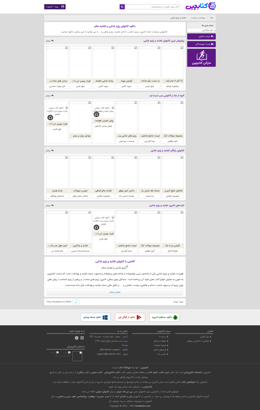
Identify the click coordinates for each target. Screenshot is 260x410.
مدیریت (100, 396)
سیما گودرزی (149, 141)
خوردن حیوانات (80, 191)
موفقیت (91, 396)
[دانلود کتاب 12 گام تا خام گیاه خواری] (172, 62)
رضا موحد (149, 196)
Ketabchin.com (142, 406)
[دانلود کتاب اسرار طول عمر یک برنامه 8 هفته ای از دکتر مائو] (57, 227)
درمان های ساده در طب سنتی (53, 81)
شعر (74, 396)
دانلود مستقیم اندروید (162, 317)
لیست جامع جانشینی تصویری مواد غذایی (140, 136)
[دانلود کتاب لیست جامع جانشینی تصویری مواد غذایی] (149, 117)
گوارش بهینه (126, 81)
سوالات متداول (160, 341)
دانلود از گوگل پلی (126, 317)
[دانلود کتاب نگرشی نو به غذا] (172, 227)
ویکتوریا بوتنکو (173, 86)
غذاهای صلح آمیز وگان (172, 191)
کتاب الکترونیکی (111, 372)
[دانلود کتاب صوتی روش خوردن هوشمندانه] (103, 109)
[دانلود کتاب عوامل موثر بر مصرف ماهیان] (80, 117)
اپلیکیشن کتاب (188, 382)
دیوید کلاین (126, 86)
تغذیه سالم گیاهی (103, 191)
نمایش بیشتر (115, 292)
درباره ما (162, 336)
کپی (75, 301)
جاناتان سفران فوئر (80, 196)
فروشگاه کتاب (124, 367)
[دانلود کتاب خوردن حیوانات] (80, 172)
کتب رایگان (83, 372)
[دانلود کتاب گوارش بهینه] (126, 62)
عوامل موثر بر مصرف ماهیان (77, 136)
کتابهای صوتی (102, 391)
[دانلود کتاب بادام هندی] (57, 172)
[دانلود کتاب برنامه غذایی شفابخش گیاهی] (103, 62)
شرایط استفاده (160, 345)
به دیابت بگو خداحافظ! (149, 81)
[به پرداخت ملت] (54, 356)
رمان (131, 396)
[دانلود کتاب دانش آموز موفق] (126, 172)
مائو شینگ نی (57, 251)
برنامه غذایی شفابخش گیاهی (100, 81)
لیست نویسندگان (202, 44)
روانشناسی (82, 396)
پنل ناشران (204, 336)
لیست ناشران (204, 36)
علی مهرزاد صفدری (57, 86)
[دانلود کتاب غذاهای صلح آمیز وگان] (172, 172)
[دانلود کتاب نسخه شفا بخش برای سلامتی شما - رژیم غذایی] (149, 172)
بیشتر (48, 40)
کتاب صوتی (96, 372)
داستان (123, 396)
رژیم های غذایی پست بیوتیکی (122, 136)
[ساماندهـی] (66, 356)
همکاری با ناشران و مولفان (198, 341)
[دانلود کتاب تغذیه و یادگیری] (80, 227)
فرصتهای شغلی (159, 349)
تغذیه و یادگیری (80, 245)
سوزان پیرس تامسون (103, 126)
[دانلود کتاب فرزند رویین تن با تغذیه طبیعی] (80, 62)
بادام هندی (57, 191)
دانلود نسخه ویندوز (92, 317)
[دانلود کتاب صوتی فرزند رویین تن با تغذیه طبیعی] (57, 111)
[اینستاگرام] (82, 338)
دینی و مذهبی (64, 396)
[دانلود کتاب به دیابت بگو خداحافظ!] (149, 62)
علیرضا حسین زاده (126, 196)
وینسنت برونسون (126, 141)
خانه (211, 17)
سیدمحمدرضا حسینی (80, 251)
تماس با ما (161, 354)
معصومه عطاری (172, 196)
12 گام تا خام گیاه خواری (171, 81)
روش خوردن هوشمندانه (102, 120)
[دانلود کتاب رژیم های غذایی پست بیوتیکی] (126, 117)
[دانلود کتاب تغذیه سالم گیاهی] (103, 172)
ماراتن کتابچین (201, 63)
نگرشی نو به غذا (172, 245)
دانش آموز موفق (126, 191)
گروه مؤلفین (173, 141)
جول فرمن (149, 86)
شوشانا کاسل (172, 251)
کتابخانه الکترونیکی (192, 372)
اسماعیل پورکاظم (57, 196)
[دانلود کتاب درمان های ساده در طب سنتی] (57, 62)
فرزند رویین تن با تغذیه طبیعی (76, 81)
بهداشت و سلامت (197, 17)
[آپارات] (76, 338)
